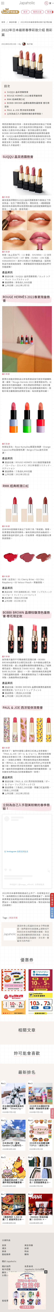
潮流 (4, 1248)
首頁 (3, 22)
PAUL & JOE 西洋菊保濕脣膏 (21, 110)
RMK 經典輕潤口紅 (16, 99)
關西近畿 (37, 11)
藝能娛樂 (6, 1254)
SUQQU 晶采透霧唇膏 (17, 91)
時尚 (26, 1251)
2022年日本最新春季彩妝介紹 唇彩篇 (36, 22)
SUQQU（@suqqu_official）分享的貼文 (27, 884)
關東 (49, 11)
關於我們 (6, 1266)
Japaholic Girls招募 (34, 1269)
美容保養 (13, 22)
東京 (25, 11)
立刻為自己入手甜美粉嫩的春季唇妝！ (25, 113)
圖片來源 (6, 197)
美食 (4, 1251)
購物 (26, 1254)
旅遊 (26, 1248)
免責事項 (28, 1266)
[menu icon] (3, 3)
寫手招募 (6, 1269)
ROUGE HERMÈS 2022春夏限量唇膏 (24, 95)
